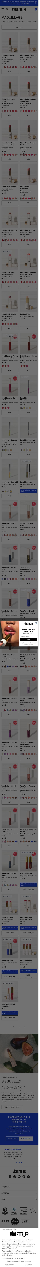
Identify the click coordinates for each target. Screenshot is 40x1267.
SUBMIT (28, 639)
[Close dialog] (36, 622)
